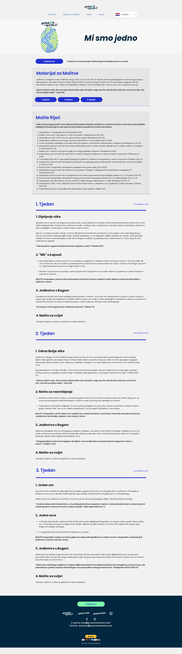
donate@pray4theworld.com (95, 625)
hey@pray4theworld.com (95, 623)
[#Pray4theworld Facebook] (86, 619)
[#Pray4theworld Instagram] (94, 619)
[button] (91, 638)
